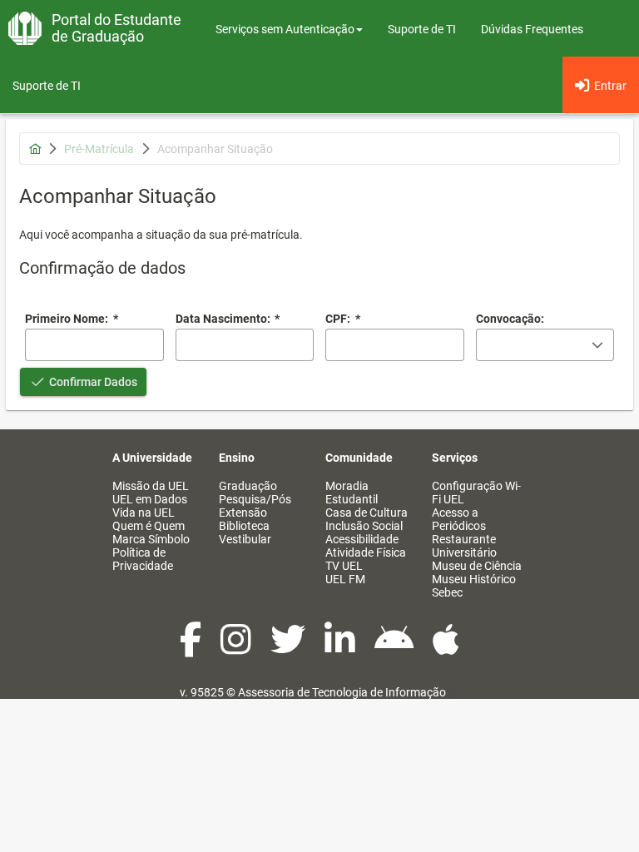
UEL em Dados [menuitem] (149, 499)
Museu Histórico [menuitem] (474, 579)
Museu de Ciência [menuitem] (477, 565)
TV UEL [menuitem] (344, 565)
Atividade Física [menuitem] (365, 552)
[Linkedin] (341, 648)
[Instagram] (237, 648)
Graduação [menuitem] (248, 486)
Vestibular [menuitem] (245, 539)
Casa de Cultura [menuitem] (366, 512)
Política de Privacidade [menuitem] (142, 559)
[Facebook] (192, 648)
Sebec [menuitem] (447, 592)
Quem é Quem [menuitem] (148, 525)
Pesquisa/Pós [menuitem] (255, 499)
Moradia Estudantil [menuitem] (351, 492)
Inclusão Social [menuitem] (364, 525)
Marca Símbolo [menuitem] (151, 539)
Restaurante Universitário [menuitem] (464, 545)
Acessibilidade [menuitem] (362, 539)
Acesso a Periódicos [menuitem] (459, 519)
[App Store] (446, 648)
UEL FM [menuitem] (345, 579)
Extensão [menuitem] (243, 512)
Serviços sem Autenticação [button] (284, 29)
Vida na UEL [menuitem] (143, 512)
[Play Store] (395, 648)
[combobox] (245, 345)
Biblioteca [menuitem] (244, 525)
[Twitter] (289, 648)
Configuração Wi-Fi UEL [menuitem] (476, 492)
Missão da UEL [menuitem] (150, 486)
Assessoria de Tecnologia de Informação (342, 692)
